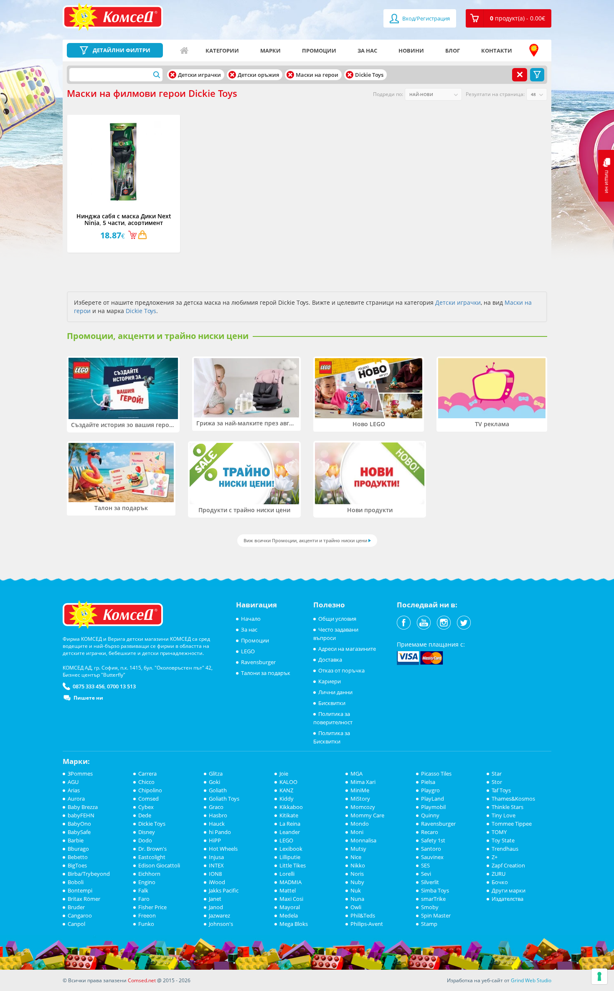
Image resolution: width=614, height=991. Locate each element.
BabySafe (79, 832)
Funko (146, 924)
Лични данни (335, 692)
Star (497, 773)
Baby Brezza (83, 807)
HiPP (215, 840)
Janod (216, 907)
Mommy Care (367, 815)
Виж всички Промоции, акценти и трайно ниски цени (305, 540)
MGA (356, 773)
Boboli (76, 882)
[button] (508, 18)
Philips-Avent (366, 924)
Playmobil (433, 807)
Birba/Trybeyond (89, 873)
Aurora (76, 798)
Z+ (494, 857)
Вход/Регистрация (425, 18)
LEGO (248, 651)
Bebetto (78, 857)
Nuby (357, 882)
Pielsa (428, 782)
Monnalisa (363, 840)
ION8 (215, 873)
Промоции (319, 50)
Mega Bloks (293, 924)
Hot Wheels (223, 848)
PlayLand (432, 798)
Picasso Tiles (436, 773)
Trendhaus (505, 848)
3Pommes (80, 773)
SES (425, 865)
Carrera (147, 773)
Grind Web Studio (531, 980)
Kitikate (288, 815)
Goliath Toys (224, 798)
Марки (270, 50)
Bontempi (80, 890)
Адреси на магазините (533, 50)
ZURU (498, 873)
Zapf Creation (508, 865)
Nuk (355, 890)
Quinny (430, 815)
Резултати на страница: (495, 94)
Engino (146, 882)
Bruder (76, 907)
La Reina (289, 823)
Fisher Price (152, 907)
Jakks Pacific (223, 890)
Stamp (429, 924)
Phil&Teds (362, 915)
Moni (356, 832)
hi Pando (220, 832)
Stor (497, 782)
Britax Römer (84, 899)
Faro (144, 899)
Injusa (216, 857)
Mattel (287, 890)
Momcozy (362, 807)
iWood (217, 882)
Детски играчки (458, 302)
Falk (143, 890)
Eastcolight (151, 857)
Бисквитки (331, 703)
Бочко (500, 882)
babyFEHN (81, 815)
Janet (215, 899)
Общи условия (337, 618)
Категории (222, 50)
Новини (411, 50)
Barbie (76, 840)
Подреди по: (388, 94)
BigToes (77, 865)
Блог (452, 50)
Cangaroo (80, 915)
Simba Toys (435, 890)
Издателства (507, 899)
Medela (288, 915)
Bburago (78, 848)
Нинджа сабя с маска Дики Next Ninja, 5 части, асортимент (123, 219)
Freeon (147, 915)
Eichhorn (149, 873)
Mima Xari (363, 782)
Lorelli (286, 873)
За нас (367, 50)
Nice (355, 857)
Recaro (429, 832)
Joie (283, 773)
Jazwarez (219, 915)
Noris (357, 873)
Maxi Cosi (291, 899)
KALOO (288, 782)
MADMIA (290, 882)
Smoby (430, 907)
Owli (355, 907)
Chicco (146, 782)
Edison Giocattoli (159, 865)
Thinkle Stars (507, 807)
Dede (144, 815)
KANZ (286, 790)
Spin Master (436, 915)
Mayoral (289, 907)
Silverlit (430, 882)
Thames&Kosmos (513, 798)
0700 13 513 (121, 686)
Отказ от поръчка (341, 670)
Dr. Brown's (152, 848)
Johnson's (221, 924)
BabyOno (79, 823)
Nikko (357, 865)
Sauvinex (432, 857)
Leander (289, 832)
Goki (214, 782)
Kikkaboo (291, 807)
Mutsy (358, 848)
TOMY (499, 832)
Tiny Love (503, 815)
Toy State (503, 840)
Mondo (359, 823)
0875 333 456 (88, 686)
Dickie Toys (141, 311)
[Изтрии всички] (519, 74)
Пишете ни (88, 697)
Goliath (218, 790)
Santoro (431, 848)
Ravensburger (258, 662)
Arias (74, 790)
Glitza (216, 773)
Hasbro (218, 815)
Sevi (426, 873)
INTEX (216, 865)
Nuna (357, 899)
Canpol (76, 924)
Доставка (330, 659)
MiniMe (359, 790)
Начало (184, 50)
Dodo (145, 840)
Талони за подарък (265, 673)
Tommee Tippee (512, 823)
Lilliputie (289, 857)
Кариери (329, 681)
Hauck (217, 823)
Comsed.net (142, 980)
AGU (73, 782)
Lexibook (290, 848)
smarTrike (433, 899)
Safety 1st (433, 840)
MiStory (360, 798)
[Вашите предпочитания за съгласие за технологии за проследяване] (599, 976)
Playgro (430, 790)
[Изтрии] (172, 75)
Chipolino (150, 790)
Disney (146, 832)
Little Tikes (292, 865)
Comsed (148, 798)
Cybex (146, 807)
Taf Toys (501, 790)
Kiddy (286, 798)
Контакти (496, 50)
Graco (216, 807)
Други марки (508, 890)
